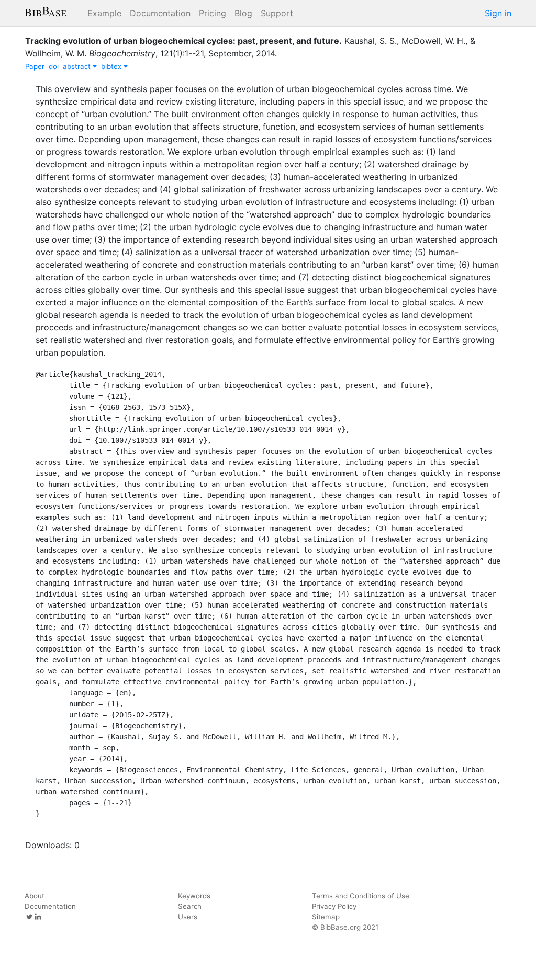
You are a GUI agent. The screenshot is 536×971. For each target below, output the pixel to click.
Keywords (194, 896)
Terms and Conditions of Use (360, 896)
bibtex (112, 66)
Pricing (212, 13)
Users (187, 916)
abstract (78, 66)
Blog (243, 13)
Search (190, 906)
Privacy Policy (334, 906)
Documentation (160, 13)
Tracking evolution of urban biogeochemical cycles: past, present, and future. (183, 41)
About (34, 896)
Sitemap (326, 916)
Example (104, 13)
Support (277, 13)
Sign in (498, 13)
